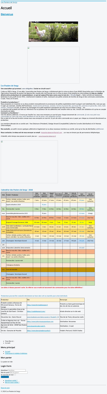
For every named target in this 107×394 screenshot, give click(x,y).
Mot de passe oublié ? (12, 382)
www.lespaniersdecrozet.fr (36, 326)
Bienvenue (7, 14)
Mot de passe (5, 372)
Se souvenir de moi (7, 375)
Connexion (5, 377)
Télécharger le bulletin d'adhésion (16, 353)
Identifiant (4, 370)
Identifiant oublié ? (11, 380)
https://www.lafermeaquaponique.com (40, 322)
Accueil (7, 351)
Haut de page (5, 388)
